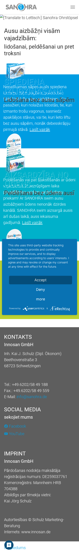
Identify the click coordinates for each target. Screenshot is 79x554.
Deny (40, 289)
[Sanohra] (21, 7)
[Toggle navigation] (72, 7)
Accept (40, 280)
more (40, 299)
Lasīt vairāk (40, 129)
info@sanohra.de (32, 396)
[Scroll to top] (69, 544)
